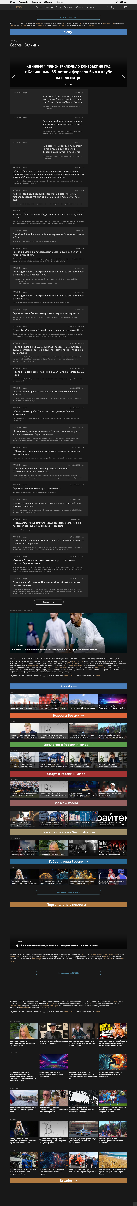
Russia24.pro (101, 665)
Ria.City (65, 665)
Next (123, 78)
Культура (49, 7)
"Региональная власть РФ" (57, 667)
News (106, 959)
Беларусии (102, 954)
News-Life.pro (33, 665)
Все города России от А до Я (68, 892)
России (84, 954)
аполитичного (77, 661)
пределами (14, 956)
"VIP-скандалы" (100, 667)
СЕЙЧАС (115, 1001)
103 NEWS (45, 1008)
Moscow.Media (76, 665)
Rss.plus (60, 2)
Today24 (41, 25)
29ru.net (13, 2)
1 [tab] (66, 85)
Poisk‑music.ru (24, 2)
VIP (24, 23)
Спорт (58, 7)
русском (22, 25)
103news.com (49, 2)
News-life (13, 692)
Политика (68, 7)
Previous (13, 78)
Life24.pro (13, 750)
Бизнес (39, 7)
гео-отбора (36, 959)
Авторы (90, 7)
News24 (39, 23)
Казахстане (113, 954)
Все (64, 23)
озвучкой (62, 25)
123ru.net (123, 2)
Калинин (17, 92)
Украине (93, 954)
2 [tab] (68, 85)
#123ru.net (90, 25)
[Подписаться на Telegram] (116, 2)
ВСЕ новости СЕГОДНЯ (68, 17)
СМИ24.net (24, 1008)
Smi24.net (107, 956)
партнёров (54, 1005)
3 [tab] (70, 85)
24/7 (80, 23)
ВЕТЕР (19, 1003)
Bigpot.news (14, 1088)
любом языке (69, 676)
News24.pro (14, 809)
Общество (79, 7)
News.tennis (36, 2)
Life (111, 959)
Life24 (12, 25)
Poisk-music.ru (15, 838)
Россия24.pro (52, 1003)
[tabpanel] (68, 68)
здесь (98, 676)
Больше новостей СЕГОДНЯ (68, 973)
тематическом (108, 23)
